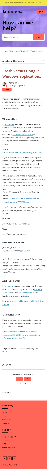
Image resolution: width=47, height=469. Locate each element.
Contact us (6, 419)
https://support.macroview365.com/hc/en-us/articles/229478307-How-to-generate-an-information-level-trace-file (21, 335)
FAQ (4, 443)
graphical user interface (23, 134)
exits (26, 296)
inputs (7, 131)
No (28, 379)
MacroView (9, 51)
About (4, 413)
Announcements (8, 447)
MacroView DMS (22, 51)
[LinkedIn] (10, 365)
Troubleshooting (37, 51)
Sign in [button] (40, 11)
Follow (7, 90)
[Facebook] (3, 365)
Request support (9, 437)
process (12, 127)
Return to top (8, 392)
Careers (5, 423)
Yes (20, 379)
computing (9, 124)
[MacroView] (12, 13)
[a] (20, 137)
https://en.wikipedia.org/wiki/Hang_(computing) (22, 152)
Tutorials (5, 440)
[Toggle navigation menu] (35, 12)
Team (4, 416)
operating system (24, 292)
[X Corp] (7, 365)
